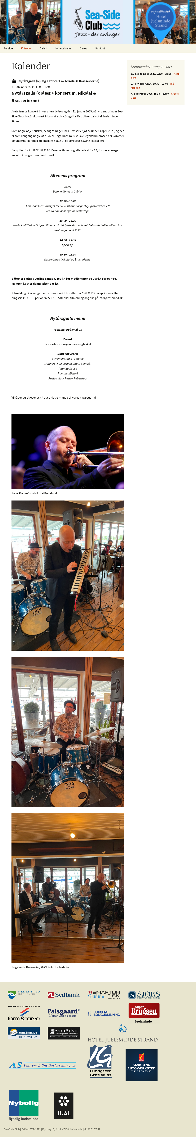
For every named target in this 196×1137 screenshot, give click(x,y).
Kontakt (100, 48)
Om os (83, 48)
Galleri (43, 48)
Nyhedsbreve (63, 48)
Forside (8, 48)
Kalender (26, 48)
